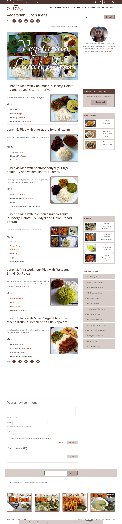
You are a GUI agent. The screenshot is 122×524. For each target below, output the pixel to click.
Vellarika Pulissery (16, 250)
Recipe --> (22, 110)
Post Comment (72, 456)
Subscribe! (100, 102)
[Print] (38, 21)
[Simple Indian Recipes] (16, 7)
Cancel (61, 442)
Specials (105, 9)
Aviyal (12, 258)
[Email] (32, 21)
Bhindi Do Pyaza (15, 306)
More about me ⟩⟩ (107, 51)
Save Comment (72, 442)
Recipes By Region (77, 9)
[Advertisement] (42, 382)
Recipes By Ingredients (92, 9)
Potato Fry (13, 254)
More (112, 9)
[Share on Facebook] (14, 21)
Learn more (80, 522)
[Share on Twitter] (20, 21)
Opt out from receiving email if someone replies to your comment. (30, 438)
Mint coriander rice (16, 298)
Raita (12, 302)
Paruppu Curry (15, 246)
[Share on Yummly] (26, 21)
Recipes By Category (62, 9)
